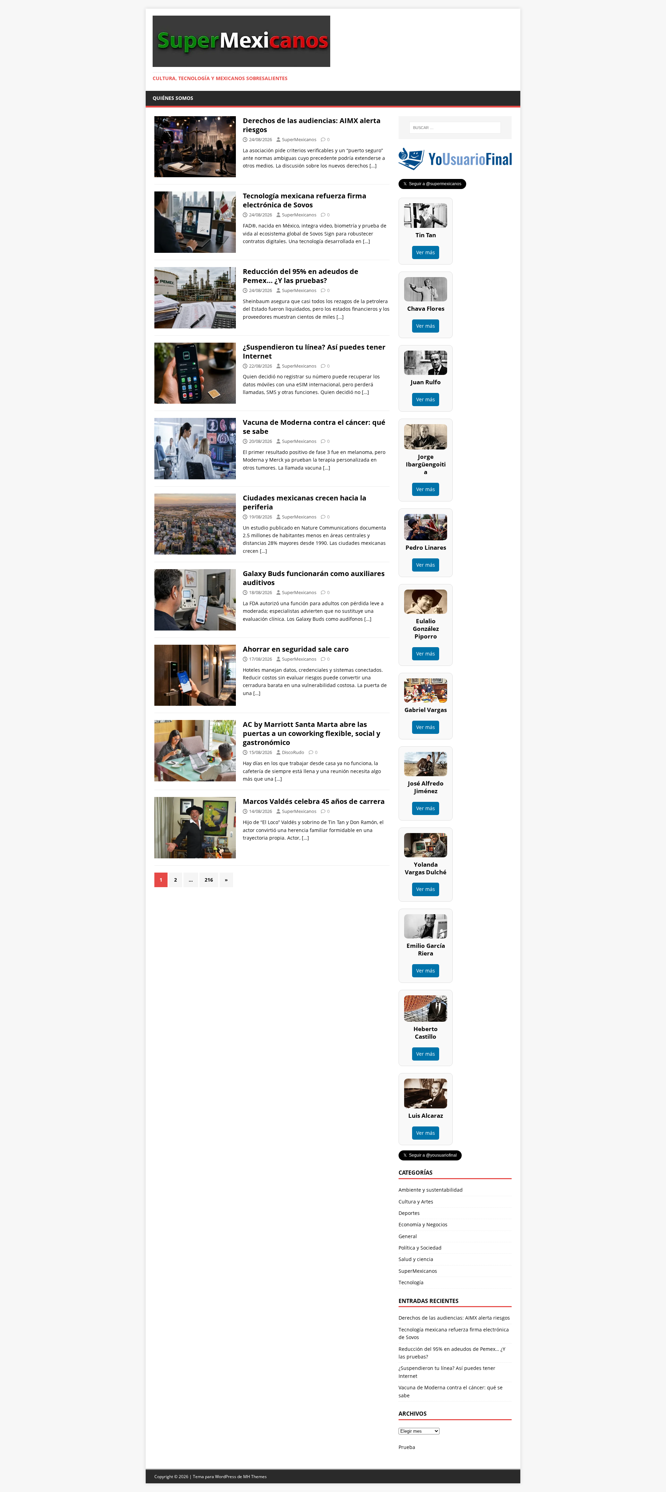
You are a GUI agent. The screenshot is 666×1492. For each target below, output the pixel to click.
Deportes (409, 1213)
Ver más (425, 252)
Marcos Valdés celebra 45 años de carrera (314, 801)
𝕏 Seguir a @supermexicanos (432, 183)
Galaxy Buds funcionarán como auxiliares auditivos (314, 578)
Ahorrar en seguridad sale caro (296, 649)
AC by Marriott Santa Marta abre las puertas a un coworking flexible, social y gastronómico (311, 733)
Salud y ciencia (416, 1259)
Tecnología (411, 1282)
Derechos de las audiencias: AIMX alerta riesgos (312, 125)
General (408, 1236)
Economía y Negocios (423, 1224)
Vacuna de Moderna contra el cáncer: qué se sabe (314, 427)
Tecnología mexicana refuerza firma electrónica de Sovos (304, 200)
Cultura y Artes (416, 1201)
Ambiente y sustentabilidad (431, 1189)
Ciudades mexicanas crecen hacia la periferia (304, 502)
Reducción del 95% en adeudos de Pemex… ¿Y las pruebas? (300, 276)
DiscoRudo (293, 752)
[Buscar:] (455, 128)
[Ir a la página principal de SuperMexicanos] (241, 63)
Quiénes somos (173, 98)
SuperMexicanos (299, 139)
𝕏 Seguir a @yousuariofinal (430, 1155)
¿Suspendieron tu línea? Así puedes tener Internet (314, 351)
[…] (373, 165)
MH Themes (255, 1477)
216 (209, 879)
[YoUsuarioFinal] (455, 166)
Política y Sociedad (420, 1247)
